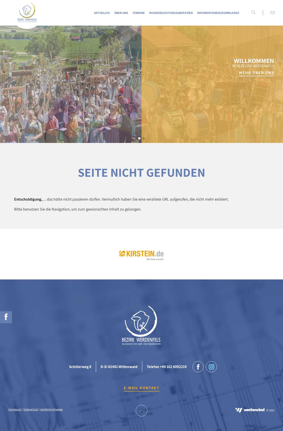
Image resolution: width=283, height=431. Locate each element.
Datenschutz (30, 409)
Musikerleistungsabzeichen (171, 13)
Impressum (14, 409)
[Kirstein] (141, 259)
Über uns (121, 13)
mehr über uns (256, 72)
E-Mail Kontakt (141, 387)
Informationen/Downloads (218, 13)
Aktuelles (102, 13)
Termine (138, 13)
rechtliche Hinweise (51, 409)
